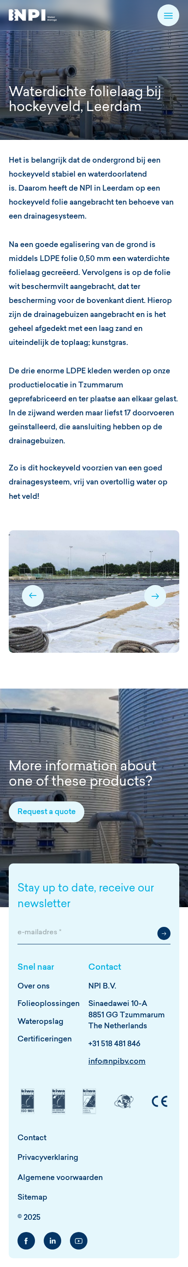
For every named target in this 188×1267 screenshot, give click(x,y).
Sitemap (32, 1197)
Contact (31, 1138)
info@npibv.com (117, 1061)
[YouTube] (78, 1241)
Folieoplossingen (48, 1004)
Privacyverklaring (47, 1158)
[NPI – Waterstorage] (33, 15)
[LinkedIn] (52, 1241)
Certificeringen (44, 1039)
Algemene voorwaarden (60, 1178)
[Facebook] (26, 1241)
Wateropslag (40, 1022)
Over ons (33, 986)
